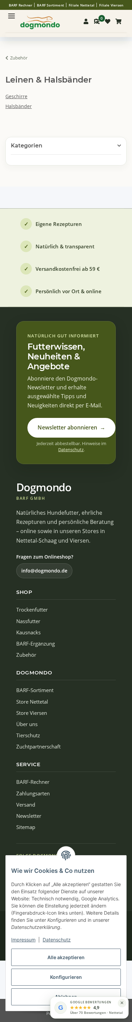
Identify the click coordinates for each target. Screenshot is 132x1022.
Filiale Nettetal (81, 5)
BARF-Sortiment (34, 690)
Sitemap (25, 827)
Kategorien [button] (26, 145)
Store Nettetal (32, 702)
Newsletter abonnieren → (71, 427)
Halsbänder (18, 106)
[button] (86, 21)
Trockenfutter (32, 609)
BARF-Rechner (32, 782)
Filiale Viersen (111, 5)
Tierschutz (28, 735)
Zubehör (26, 655)
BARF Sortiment (50, 5)
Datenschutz (57, 939)
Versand (25, 804)
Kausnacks (28, 632)
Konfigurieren (66, 977)
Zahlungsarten (33, 793)
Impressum (23, 939)
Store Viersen (31, 713)
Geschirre (16, 96)
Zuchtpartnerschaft (38, 746)
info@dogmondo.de (44, 570)
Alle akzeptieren (66, 957)
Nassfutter (28, 621)
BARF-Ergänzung (35, 643)
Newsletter (28, 816)
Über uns (27, 724)
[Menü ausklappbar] (11, 13)
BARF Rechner (20, 5)
